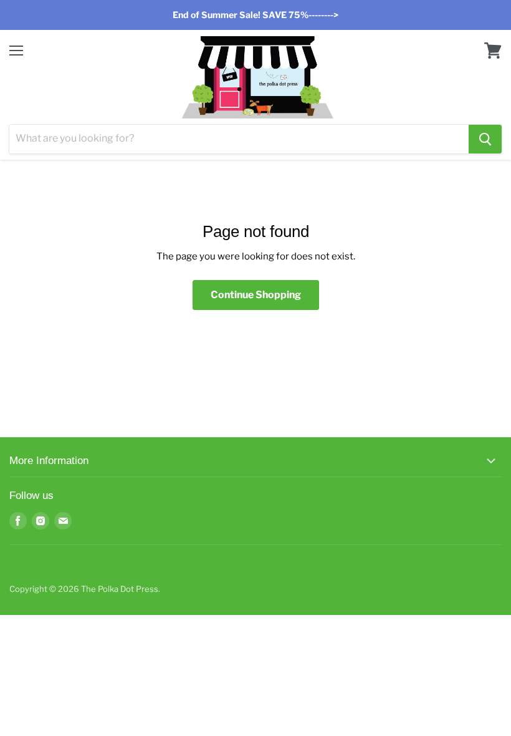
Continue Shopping (256, 295)
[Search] (485, 139)
